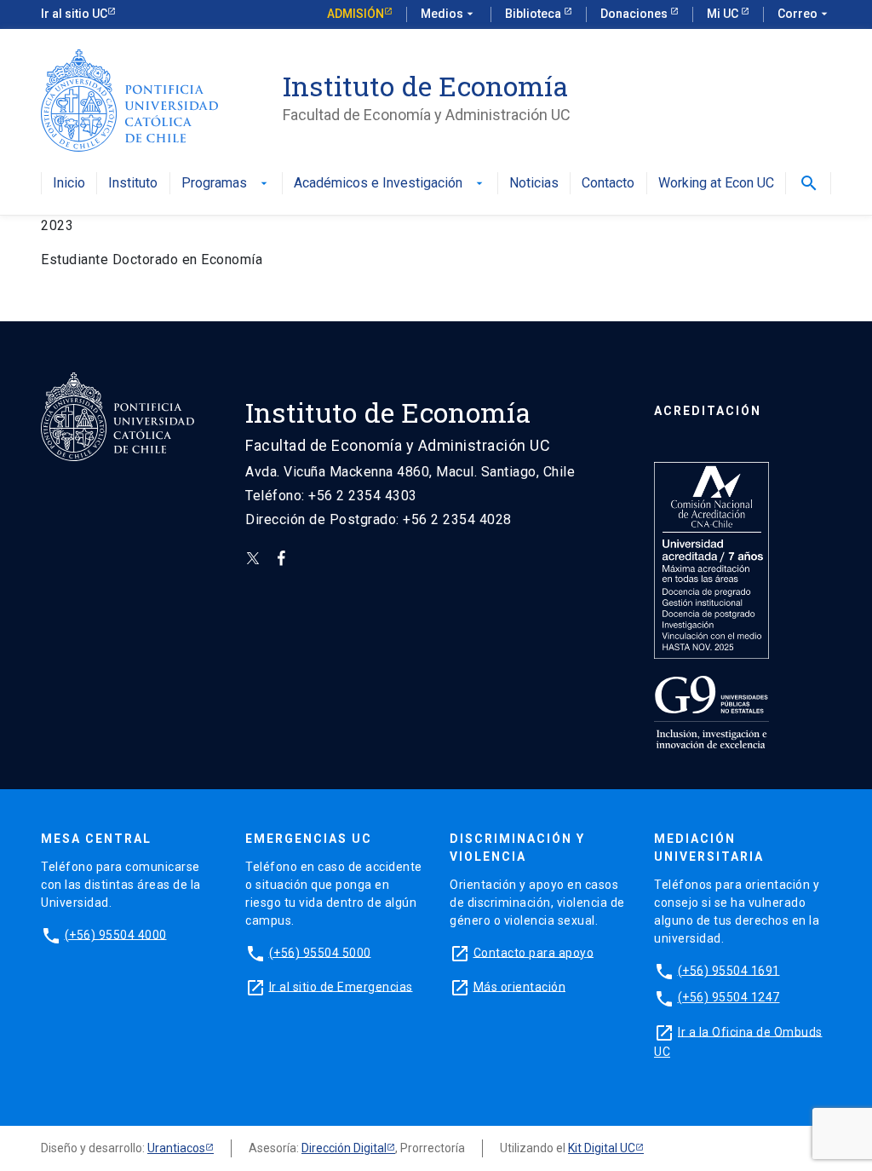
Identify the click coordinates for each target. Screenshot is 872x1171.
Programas (226, 183)
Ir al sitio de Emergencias (341, 986)
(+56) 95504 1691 (729, 970)
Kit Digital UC (601, 1148)
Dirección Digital (344, 1148)
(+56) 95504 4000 (116, 934)
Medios (449, 13)
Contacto (608, 183)
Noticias (534, 183)
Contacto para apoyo (533, 952)
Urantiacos (176, 1148)
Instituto (133, 183)
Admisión (355, 13)
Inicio (69, 183)
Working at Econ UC (716, 183)
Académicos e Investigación (390, 183)
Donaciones (635, 13)
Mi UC (724, 13)
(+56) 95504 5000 (320, 952)
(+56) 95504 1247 (729, 997)
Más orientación (519, 986)
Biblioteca (534, 13)
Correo (804, 13)
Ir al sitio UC (74, 13)
